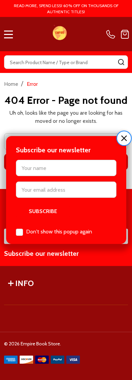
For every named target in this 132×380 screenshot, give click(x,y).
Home (11, 84)
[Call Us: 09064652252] (112, 34)
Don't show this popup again (59, 231)
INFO (24, 283)
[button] (124, 138)
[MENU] (8, 34)
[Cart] (125, 34)
